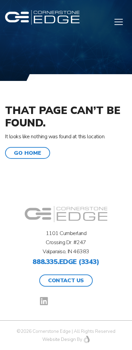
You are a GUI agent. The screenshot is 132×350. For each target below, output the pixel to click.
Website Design (59, 339)
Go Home (27, 153)
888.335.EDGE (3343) (65, 261)
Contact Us (66, 280)
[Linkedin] (44, 301)
